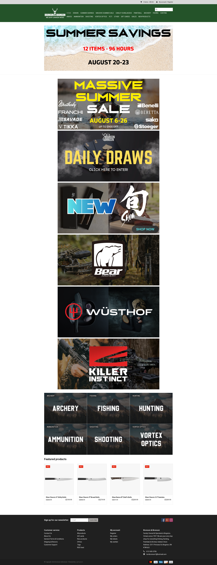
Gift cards (125, 17)
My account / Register (166, 2)
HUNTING (163, 13)
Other (116, 17)
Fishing (155, 13)
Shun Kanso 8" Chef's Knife (122, 497)
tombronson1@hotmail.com (156, 554)
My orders (113, 536)
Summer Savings (87, 13)
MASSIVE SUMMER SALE (105, 13)
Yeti (110, 17)
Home (69, 13)
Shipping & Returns (51, 542)
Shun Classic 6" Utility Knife (56, 497)
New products (82, 539)
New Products (144, 17)
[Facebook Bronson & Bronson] (163, 520)
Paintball (138, 13)
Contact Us (48, 533)
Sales (134, 17)
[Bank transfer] (170, 562)
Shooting (89, 17)
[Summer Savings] (108, 48)
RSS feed (80, 547)
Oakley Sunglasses (124, 13)
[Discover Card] (165, 562)
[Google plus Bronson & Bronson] (167, 520)
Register (113, 533)
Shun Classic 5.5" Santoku (154, 497)
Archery (147, 13)
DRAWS (76, 13)
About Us (47, 536)
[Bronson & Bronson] (55, 13)
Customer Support (50, 545)
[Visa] (155, 562)
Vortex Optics (101, 17)
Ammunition (79, 17)
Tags (79, 545)
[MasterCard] (150, 562)
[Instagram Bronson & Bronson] (171, 520)
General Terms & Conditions (54, 539)
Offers (79, 542)
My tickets (113, 539)
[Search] (156, 9)
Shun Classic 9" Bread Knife (89, 497)
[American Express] (160, 562)
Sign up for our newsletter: (56, 520)
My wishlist (114, 542)
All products (81, 533)
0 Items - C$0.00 (148, 2)
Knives (69, 17)
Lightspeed (79, 562)
